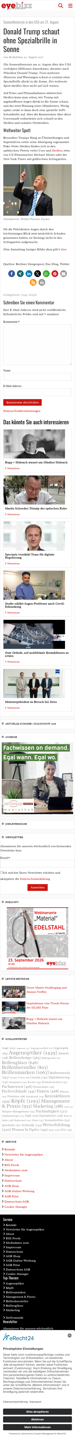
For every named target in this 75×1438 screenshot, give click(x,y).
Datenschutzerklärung (35, 879)
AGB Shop (11, 1186)
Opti (31, 1116)
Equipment (18, 1082)
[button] (60, 6)
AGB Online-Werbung (19, 1191)
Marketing (48, 1106)
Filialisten (16, 1096)
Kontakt (9, 1149)
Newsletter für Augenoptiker (23, 1155)
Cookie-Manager (15, 1207)
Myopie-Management (18, 1111)
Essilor (34, 1082)
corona (39, 1077)
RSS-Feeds (11, 1165)
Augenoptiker (33, 1052)
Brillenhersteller (25, 1067)
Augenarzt (23, 1048)
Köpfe (33, 295)
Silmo (38, 1120)
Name (7, 370)
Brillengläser (20, 1062)
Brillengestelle (51, 1058)
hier (64, 249)
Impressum (12, 1175)
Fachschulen (43, 1087)
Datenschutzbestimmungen (21, 411)
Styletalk (32, 1125)
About (8, 1160)
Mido (68, 1107)
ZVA (66, 1130)
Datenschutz (13, 1181)
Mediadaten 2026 (15, 1170)
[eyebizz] (16, 6)
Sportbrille (11, 1125)
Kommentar (11, 321)
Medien (57, 150)
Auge (24, 295)
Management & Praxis (21, 1297)
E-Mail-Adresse (12, 386)
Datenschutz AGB (16, 1202)
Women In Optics (30, 1129)
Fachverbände (19, 1091)
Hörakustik (35, 1096)
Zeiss (54, 1130)
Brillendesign (25, 1057)
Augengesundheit (41, 1048)
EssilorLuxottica (55, 1082)
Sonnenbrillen (57, 1120)
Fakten (48, 1091)
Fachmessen (17, 1086)
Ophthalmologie (13, 1115)
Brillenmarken (25, 1072)
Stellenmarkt (14, 1318)
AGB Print (11, 1196)
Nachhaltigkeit (51, 1111)
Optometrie (51, 1116)
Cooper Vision (20, 1077)
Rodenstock (22, 1120)
